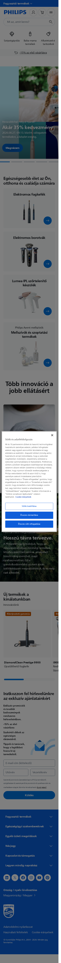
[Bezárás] (52, 435)
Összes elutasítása (29, 515)
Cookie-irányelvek (23, 497)
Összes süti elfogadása (29, 524)
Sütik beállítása (29, 506)
